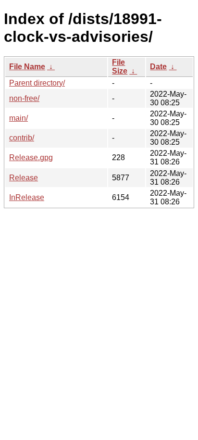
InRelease (26, 197)
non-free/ (24, 98)
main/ (18, 118)
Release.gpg (31, 157)
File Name (27, 67)
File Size (119, 66)
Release (23, 178)
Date (158, 67)
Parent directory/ (37, 83)
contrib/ (21, 138)
